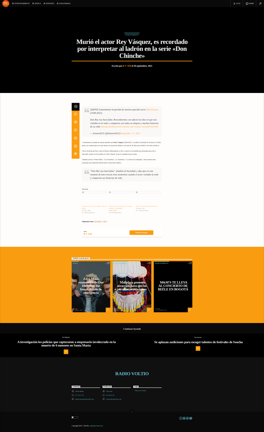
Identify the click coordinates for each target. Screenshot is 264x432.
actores (97, 221)
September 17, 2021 (130, 133)
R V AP (75, 309)
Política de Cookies (140, 390)
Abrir (251, 3)
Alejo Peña (109, 391)
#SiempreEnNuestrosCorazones (115, 126)
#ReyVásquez (152, 109)
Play (238, 3)
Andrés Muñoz (79, 391)
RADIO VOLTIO (132, 373)
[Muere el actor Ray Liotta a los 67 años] (148, 198)
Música (38, 3)
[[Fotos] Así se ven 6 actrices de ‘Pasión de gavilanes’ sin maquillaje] (121, 198)
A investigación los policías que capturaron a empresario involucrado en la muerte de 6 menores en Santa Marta (66, 343)
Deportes (50, 3)
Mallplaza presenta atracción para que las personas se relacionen (132, 285)
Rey (105, 221)
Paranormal (65, 3)
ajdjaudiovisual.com (96, 426)
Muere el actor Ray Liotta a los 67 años (146, 206)
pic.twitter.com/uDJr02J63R (144, 126)
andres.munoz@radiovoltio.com (84, 399)
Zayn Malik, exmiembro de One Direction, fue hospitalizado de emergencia (91, 286)
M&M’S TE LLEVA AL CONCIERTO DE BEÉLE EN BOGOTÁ (173, 285)
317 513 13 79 (79, 395)
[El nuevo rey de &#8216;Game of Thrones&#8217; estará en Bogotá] (94, 198)
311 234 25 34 (110, 395)
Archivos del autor (141, 232)
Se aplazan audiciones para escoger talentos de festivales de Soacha (198, 342)
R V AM (127, 66)
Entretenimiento (22, 3)
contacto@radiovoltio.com (113, 399)
